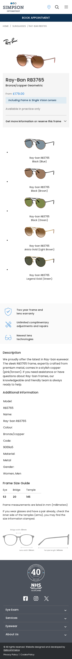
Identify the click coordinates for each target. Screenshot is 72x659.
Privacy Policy (10, 654)
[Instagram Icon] (36, 598)
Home (6, 26)
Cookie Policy (27, 654)
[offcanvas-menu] (66, 7)
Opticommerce (11, 650)
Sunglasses (19, 26)
